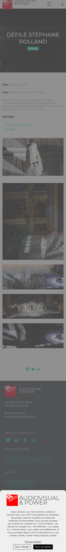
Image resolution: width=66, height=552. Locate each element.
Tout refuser (22, 546)
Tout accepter (43, 546)
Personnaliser (33, 541)
